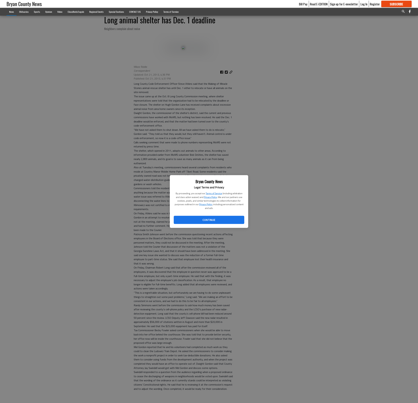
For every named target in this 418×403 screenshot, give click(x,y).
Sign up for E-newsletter (344, 4)
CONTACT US (135, 11)
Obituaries (24, 11)
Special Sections (116, 11)
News (11, 11)
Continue (209, 220)
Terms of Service (214, 193)
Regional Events (96, 11)
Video (59, 11)
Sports (37, 11)
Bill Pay (303, 4)
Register (375, 4)
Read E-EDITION (319, 4)
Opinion (48, 11)
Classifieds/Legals (76, 11)
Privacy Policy (210, 197)
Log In (364, 4)
